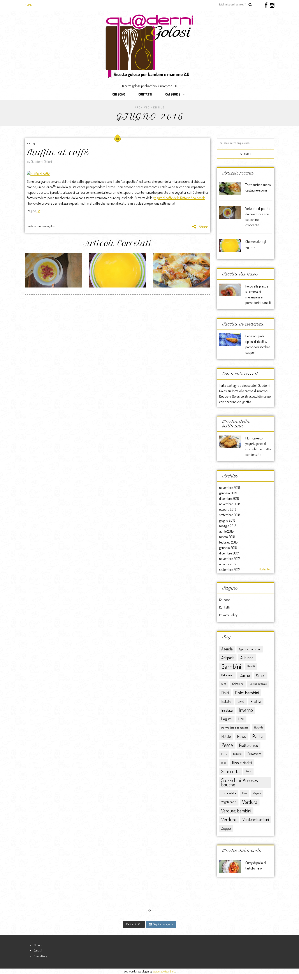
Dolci (31, 144)
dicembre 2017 (229, 553)
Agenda (227, 648)
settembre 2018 (229, 515)
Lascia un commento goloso (41, 226)
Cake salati (227, 675)
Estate (226, 701)
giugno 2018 (227, 520)
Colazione (237, 684)
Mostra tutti (265, 569)
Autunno (246, 657)
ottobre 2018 (227, 509)
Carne (244, 675)
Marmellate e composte (234, 727)
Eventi (240, 701)
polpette (237, 753)
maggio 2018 (227, 526)
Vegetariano (228, 802)
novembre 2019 (229, 487)
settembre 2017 (229, 569)
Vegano (257, 793)
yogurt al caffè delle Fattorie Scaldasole (179, 198)
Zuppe (226, 828)
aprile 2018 (226, 531)
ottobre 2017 (227, 564)
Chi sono (118, 94)
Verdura (249, 802)
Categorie (172, 94)
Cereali (260, 675)
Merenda (258, 727)
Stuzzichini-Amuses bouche (239, 782)
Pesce (227, 745)
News (241, 736)
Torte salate (228, 793)
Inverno (246, 710)
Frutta (256, 701)
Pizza (224, 754)
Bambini (231, 666)
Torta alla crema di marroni (250, 391)
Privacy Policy (228, 615)
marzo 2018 (227, 537)
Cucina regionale (258, 683)
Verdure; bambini (256, 819)
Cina (223, 683)
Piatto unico (248, 745)
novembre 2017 (229, 558)
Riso (223, 762)
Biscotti (251, 666)
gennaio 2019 (228, 493)
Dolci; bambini (247, 692)
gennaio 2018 (228, 547)
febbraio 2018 (228, 542)
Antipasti (227, 657)
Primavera (254, 754)
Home (28, 4)
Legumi (226, 718)
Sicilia (248, 771)
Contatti (145, 94)
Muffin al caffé (58, 152)
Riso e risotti (242, 762)
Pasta (257, 736)
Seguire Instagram (163, 924)
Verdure (228, 819)
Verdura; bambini (236, 811)
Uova (244, 793)
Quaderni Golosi (229, 396)
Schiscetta (230, 771)
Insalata (227, 710)
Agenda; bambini (249, 649)
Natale (226, 736)
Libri (241, 719)
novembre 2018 (229, 504)
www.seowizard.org (164, 971)
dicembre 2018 (229, 498)
